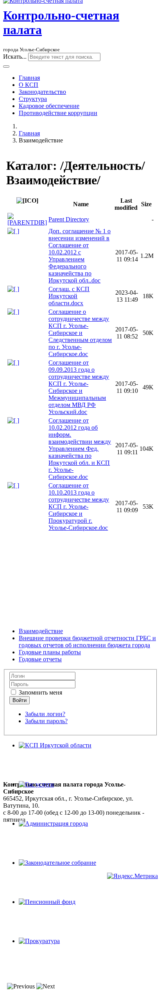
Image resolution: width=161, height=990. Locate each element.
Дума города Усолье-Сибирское (45, 847)
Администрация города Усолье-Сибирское (59, 840)
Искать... (15, 56)
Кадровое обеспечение (49, 106)
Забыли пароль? (46, 721)
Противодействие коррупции (58, 113)
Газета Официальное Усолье (40, 869)
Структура (33, 98)
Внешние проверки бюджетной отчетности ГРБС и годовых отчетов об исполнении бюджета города (87, 641)
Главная (29, 77)
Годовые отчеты (40, 659)
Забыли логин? (45, 714)
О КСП (28, 84)
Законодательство (42, 91)
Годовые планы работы (50, 652)
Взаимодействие (41, 631)
